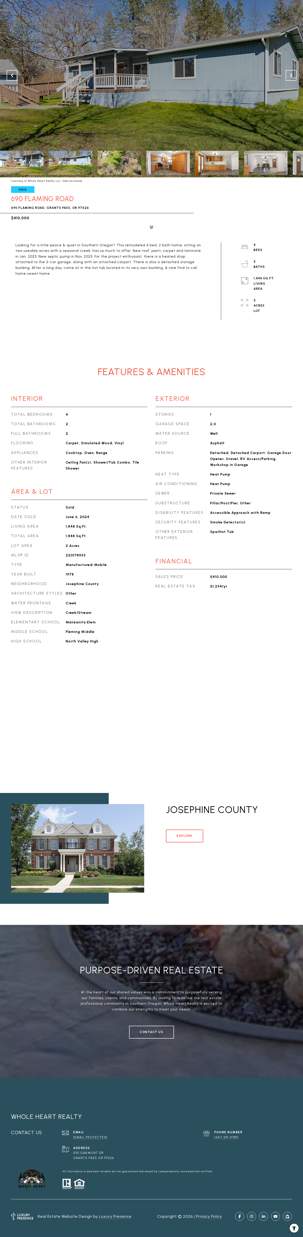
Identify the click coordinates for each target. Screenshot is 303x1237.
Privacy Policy (209, 1216)
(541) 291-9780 (226, 1137)
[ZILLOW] (287, 1216)
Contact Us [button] (151, 1032)
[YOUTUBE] (275, 1216)
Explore (185, 836)
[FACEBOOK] (239, 1216)
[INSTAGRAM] (251, 1216)
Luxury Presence (115, 1216)
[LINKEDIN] (263, 1216)
